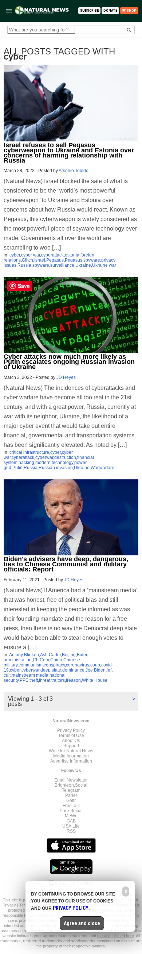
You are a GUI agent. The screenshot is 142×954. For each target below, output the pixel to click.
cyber (14, 255)
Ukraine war (104, 265)
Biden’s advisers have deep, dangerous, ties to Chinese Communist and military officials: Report (66, 564)
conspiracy (54, 665)
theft (33, 680)
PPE (24, 680)
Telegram (71, 790)
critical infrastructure (29, 452)
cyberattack (52, 255)
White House (94, 680)
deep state (50, 670)
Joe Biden (96, 670)
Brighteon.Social (71, 785)
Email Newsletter (71, 780)
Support (71, 745)
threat (44, 680)
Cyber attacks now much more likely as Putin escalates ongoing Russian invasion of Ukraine (69, 361)
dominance (73, 670)
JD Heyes (66, 377)
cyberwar (44, 457)
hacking (26, 462)
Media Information (71, 756)
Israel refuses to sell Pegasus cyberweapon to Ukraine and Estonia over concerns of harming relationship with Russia (69, 152)
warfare (106, 467)
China (56, 659)
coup (95, 665)
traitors (58, 680)
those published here (115, 936)
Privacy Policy (71, 730)
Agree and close (82, 923)
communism (31, 665)
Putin (17, 467)
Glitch (27, 260)
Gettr (71, 800)
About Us (71, 740)
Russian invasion (56, 467)
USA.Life (71, 826)
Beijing (69, 654)
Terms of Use (71, 735)
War (94, 467)
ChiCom (41, 659)
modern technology (54, 462)
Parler (71, 795)
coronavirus (77, 665)
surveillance (62, 265)
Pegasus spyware (82, 260)
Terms (25, 905)
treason (73, 680)
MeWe (71, 815)
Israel (39, 260)
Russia (24, 265)
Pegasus (55, 260)
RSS (71, 831)
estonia (72, 255)
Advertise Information (71, 761)
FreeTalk (71, 805)
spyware (40, 265)
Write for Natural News (71, 750)
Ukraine (83, 265)
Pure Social (71, 810)
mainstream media (30, 675)
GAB (71, 821)
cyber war (30, 255)
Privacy (9, 905)
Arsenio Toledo (73, 170)
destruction (65, 457)
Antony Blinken (24, 654)
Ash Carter (50, 654)
